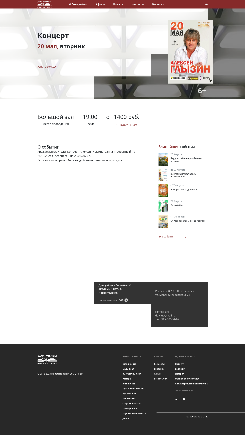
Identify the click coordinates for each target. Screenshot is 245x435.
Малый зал (128, 368)
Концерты (159, 363)
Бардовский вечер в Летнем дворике (186, 160)
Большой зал (129, 363)
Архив (157, 373)
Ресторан (127, 378)
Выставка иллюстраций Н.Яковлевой (183, 175)
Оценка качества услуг (187, 378)
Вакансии (158, 4)
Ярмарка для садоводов (183, 189)
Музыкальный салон (133, 388)
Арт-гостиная (129, 393)
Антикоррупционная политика (191, 383)
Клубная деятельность (134, 413)
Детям (125, 418)
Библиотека (128, 398)
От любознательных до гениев (187, 220)
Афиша (100, 4)
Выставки (159, 368)
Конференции (129, 408)
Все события (160, 378)
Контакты (138, 4)
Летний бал (176, 205)
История (179, 373)
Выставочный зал (131, 373)
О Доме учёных (78, 4)
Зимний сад (128, 383)
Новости (118, 4)
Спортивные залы (131, 403)
